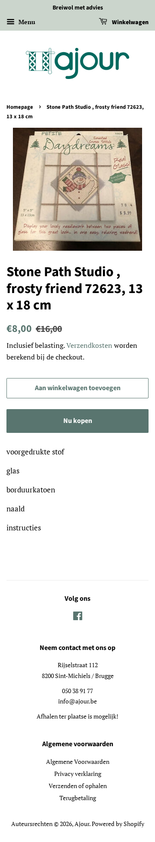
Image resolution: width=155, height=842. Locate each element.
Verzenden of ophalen (78, 786)
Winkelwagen (130, 22)
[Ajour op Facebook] (78, 617)
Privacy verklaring (77, 773)
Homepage (19, 107)
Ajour (81, 824)
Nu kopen (77, 421)
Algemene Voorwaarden (77, 761)
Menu (26, 22)
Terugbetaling (77, 798)
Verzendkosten (89, 345)
